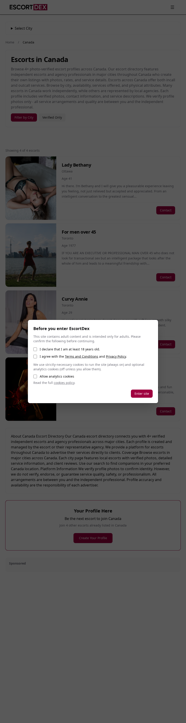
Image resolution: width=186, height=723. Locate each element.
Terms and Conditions (81, 356)
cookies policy (64, 383)
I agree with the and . (83, 356)
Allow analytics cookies (57, 376)
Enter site (142, 393)
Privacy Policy (116, 356)
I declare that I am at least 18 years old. (70, 349)
